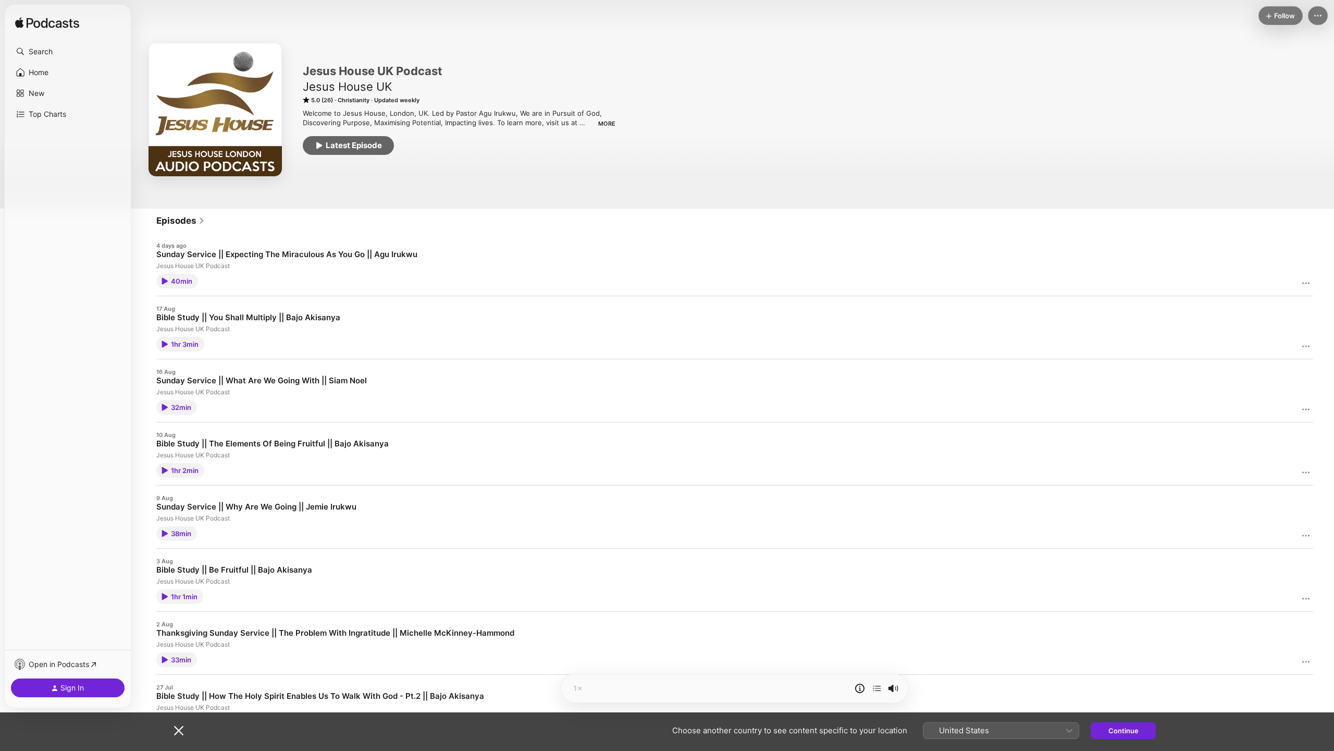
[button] (67, 51)
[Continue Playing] (877, 688)
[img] (47, 23)
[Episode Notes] (860, 688)
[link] (180, 220)
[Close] (178, 730)
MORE (606, 123)
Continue (1123, 730)
